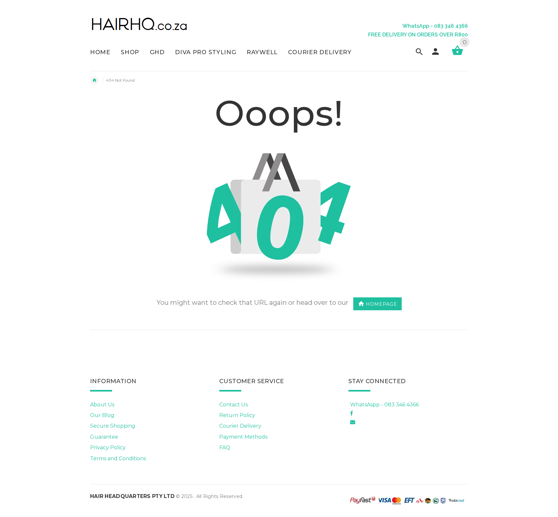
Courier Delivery (240, 426)
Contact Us (233, 405)
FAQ (224, 447)
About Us (102, 405)
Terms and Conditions (118, 458)
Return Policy (237, 415)
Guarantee (104, 437)
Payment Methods (243, 437)
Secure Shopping (112, 426)
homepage (381, 304)
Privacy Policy (108, 447)
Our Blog (102, 415)
